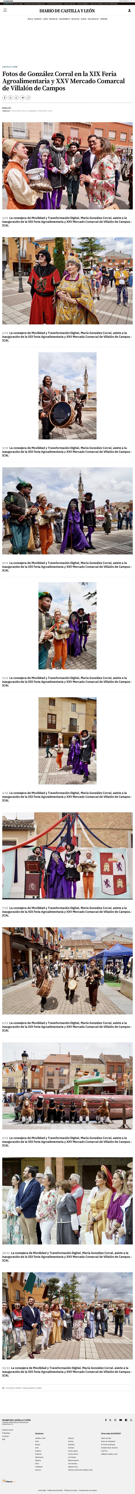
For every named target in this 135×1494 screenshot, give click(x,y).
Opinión (71, 1438)
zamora (103, 19)
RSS (3, 1439)
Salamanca (39, 1457)
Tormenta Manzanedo (54, 4)
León (37, 1448)
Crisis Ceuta (18, 4)
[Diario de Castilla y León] (67, 10)
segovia (75, 19)
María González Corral (32, 1388)
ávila (30, 19)
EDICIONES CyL (124, 1)
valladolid (93, 19)
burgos (38, 19)
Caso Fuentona (69, 4)
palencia (53, 19)
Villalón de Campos (14, 1388)
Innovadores (72, 1464)
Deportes (71, 1445)
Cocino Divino (73, 1454)
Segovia (38, 1460)
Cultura (70, 1441)
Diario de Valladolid (108, 1441)
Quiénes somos (7, 1430)
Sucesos (71, 1448)
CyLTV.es (104, 1451)
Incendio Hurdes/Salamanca (34, 4)
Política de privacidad (55, 1490)
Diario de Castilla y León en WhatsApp (104, 4)
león (45, 19)
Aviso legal (42, 1490)
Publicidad (6, 1433)
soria (83, 19)
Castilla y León (9, 67)
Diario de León (106, 1438)
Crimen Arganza (83, 4)
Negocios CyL (73, 1467)
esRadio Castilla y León (109, 1454)
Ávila (37, 1441)
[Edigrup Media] (8, 1481)
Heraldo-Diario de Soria (109, 1448)
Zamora (38, 1470)
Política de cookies (70, 1490)
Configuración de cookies (88, 1490)
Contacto (5, 1436)
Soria (37, 1464)
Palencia (38, 1454)
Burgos (37, 1445)
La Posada (72, 1457)
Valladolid (38, 1467)
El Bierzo (38, 1451)
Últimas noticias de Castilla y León (80, 1470)
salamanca (64, 19)
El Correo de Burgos (108, 1445)
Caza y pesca (73, 1451)
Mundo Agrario (73, 1460)
